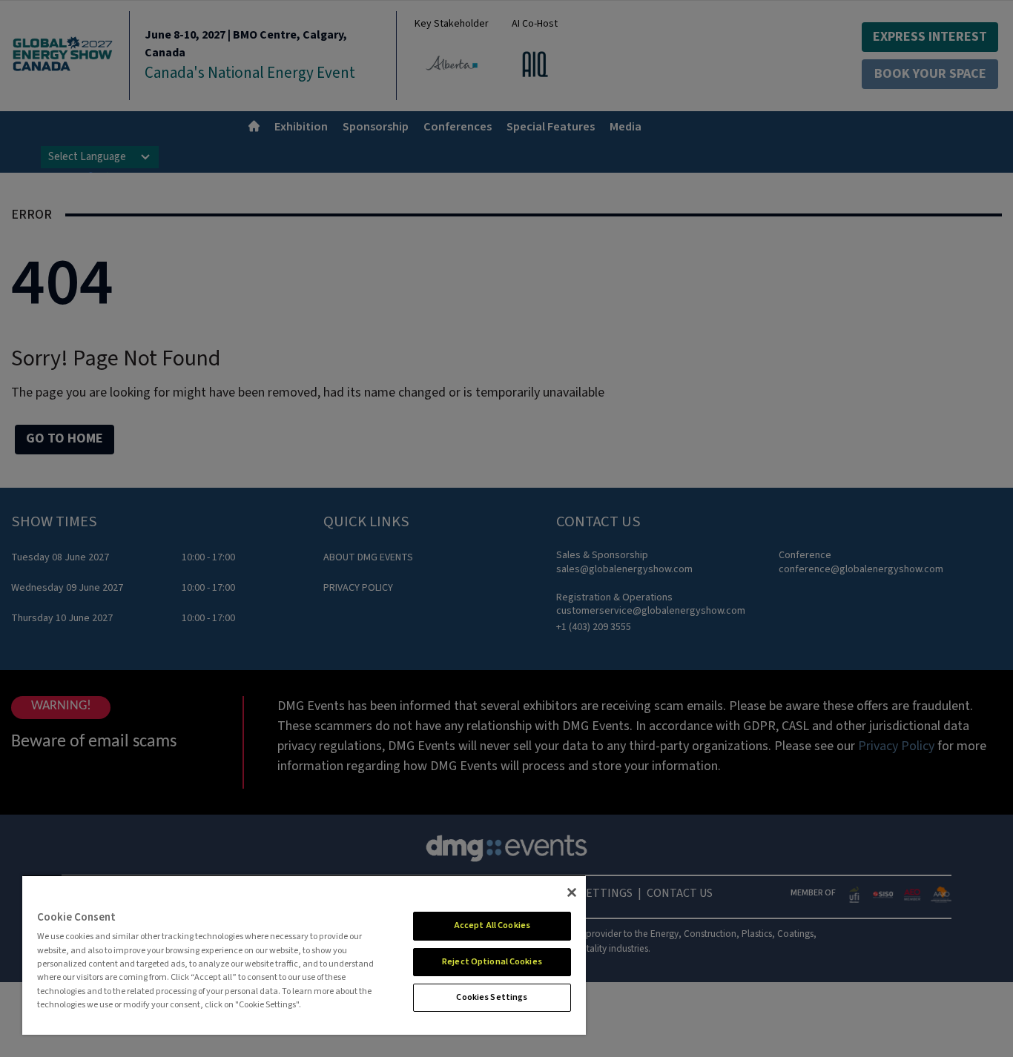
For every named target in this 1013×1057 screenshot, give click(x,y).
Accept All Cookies (492, 925)
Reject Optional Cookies (492, 961)
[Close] (571, 892)
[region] (304, 955)
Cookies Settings (491, 997)
